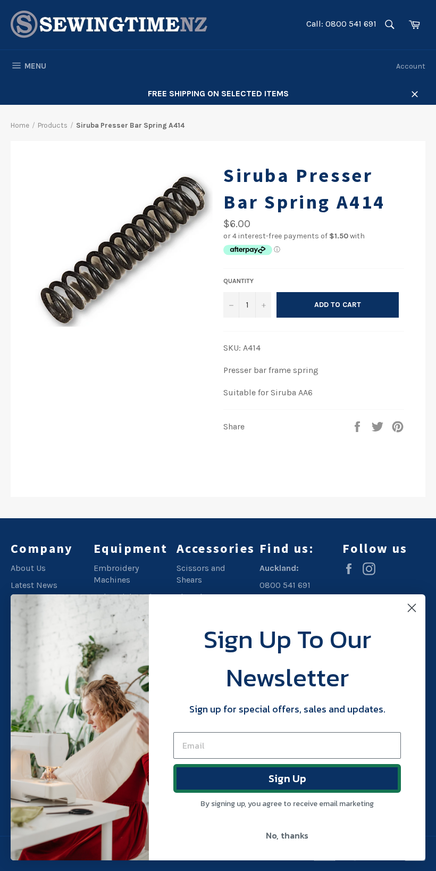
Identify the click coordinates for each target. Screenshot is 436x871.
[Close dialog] (412, 608)
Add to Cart (337, 304)
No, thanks (287, 835)
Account (410, 66)
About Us (28, 568)
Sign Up (287, 778)
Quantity (238, 281)
